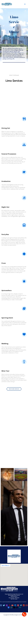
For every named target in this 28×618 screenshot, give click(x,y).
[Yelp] (10, 605)
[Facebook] (1, 605)
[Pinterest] (18, 605)
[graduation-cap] (24, 172)
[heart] (24, 334)
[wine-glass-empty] (24, 361)
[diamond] (24, 254)
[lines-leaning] (24, 198)
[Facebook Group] (9, 607)
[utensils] (24, 119)
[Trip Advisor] (20, 607)
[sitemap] (24, 144)
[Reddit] (24, 605)
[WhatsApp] (11, 607)
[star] (24, 281)
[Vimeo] (21, 605)
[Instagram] (7, 605)
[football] (24, 308)
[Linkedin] (15, 605)
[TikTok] (17, 607)
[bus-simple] (24, 225)
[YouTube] (12, 605)
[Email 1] (27, 605)
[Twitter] (4, 605)
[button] (14, 389)
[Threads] (14, 607)
